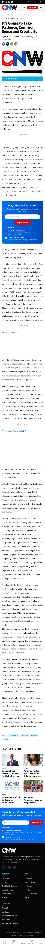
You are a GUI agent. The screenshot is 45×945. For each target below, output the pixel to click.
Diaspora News (30, 882)
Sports (27, 890)
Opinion (20, 19)
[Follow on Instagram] (16, 44)
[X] (9, 2)
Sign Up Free (22, 222)
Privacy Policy (17, 935)
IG (14, 867)
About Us (5, 908)
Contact (40, 2)
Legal (26, 898)
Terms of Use (28, 935)
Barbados (28, 878)
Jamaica (5, 882)
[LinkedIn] (12, 2)
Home (4, 15)
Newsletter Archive (10, 923)
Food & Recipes (30, 894)
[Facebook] (3, 2)
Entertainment (8, 894)
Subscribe (32, 7)
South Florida (7, 890)
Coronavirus (13, 735)
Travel (4, 898)
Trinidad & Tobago (9, 886)
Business (28, 886)
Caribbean (6, 878)
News (13, 19)
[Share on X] (7, 44)
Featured (11, 15)
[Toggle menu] (41, 7)
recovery (34, 735)
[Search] (24, 7)
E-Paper (31, 2)
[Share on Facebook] (3, 44)
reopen (5, 739)
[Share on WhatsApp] (11, 44)
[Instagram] (6, 2)
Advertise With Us (9, 916)
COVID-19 (24, 735)
